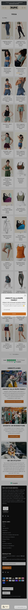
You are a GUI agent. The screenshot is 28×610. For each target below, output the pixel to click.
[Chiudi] (25, 295)
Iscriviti (14, 314)
